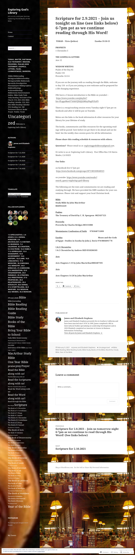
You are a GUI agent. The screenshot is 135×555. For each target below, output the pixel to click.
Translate (24, 196)
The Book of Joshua (14, 476)
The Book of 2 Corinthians (17, 420)
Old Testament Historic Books (17, 108)
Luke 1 (9, 350)
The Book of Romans (15, 501)
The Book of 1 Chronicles (17, 408)
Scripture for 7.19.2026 (16, 165)
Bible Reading (17, 304)
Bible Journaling (14, 301)
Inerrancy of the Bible (16, 347)
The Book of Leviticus (18, 480)
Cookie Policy (41, 551)
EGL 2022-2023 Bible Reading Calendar (19, 103)
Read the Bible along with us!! (16, 377)
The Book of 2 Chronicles (17, 418)
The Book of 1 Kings (15, 413)
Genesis (28, 343)
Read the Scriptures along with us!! (17, 386)
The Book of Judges (14, 478)
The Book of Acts (16, 430)
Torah (22, 112)
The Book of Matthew (16, 488)
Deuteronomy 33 (21, 340)
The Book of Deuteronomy (19, 437)
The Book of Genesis (17, 457)
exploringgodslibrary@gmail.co (98, 145)
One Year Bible (18, 362)
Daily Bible (12, 338)
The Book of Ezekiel (15, 450)
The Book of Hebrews (14, 461)
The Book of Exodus (17, 447)
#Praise (11, 298)
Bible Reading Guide (74, 350)
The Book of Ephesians (16, 443)
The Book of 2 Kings (15, 423)
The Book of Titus (12, 503)
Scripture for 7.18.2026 (16, 168)
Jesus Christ (29, 348)
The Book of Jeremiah (17, 468)
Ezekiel (24, 343)
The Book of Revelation (16, 498)
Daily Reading (13, 97)
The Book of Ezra (13, 453)
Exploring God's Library (18, 11)
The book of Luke (15, 483)
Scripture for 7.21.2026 (16, 157)
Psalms (16, 112)
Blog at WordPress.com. (64, 467)
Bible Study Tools (20, 95)
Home (10, 32)
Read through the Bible (17, 401)
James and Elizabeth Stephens (84, 347)
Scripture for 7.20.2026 (16, 161)
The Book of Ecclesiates (14, 440)
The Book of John (14, 473)
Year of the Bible (19, 506)
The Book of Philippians (15, 496)
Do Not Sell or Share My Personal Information (91, 467)
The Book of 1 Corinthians (17, 411)
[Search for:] (20, 48)
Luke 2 (14, 350)
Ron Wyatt (11, 405)
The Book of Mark (14, 486)
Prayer (10, 112)
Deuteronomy (22, 338)
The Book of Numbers (18, 493)
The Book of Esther (14, 445)
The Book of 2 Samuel (16, 425)
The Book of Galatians (14, 455)
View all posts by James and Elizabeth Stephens (82, 333)
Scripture (20, 405)
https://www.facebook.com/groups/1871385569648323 (80, 171)
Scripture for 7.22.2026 (16, 153)
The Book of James (12, 465)
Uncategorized (104, 347)
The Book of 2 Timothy (13, 427)
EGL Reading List (14, 107)
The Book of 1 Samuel (15, 415)
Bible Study (15, 317)
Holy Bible (11, 345)
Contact (11, 36)
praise (11, 366)
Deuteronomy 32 (12, 340)
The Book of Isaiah (16, 463)
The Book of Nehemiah (15, 491)
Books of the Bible (98, 350)
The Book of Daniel (13, 435)
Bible (22, 297)
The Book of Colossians (15, 433)
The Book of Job (14, 470)
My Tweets (12, 535)
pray (18, 366)
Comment (112, 401)
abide (16, 298)
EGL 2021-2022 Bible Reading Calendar (19, 101)
